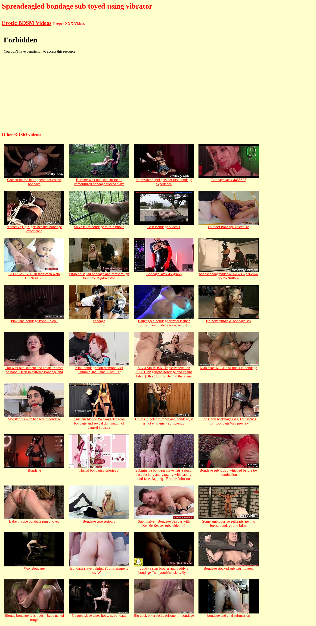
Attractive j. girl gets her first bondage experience (34, 229)
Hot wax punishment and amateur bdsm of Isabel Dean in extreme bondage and (34, 370)
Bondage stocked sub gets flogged (229, 568)
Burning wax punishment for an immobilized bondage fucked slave (99, 182)
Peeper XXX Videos (69, 24)
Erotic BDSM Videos (26, 23)
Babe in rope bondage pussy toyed (34, 521)
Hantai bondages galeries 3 (99, 470)
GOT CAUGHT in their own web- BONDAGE (34, 276)
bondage (99, 321)
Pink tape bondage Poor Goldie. (34, 321)
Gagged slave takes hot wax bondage (99, 615)
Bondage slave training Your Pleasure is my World (99, 570)
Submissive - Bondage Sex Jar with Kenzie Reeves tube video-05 (164, 523)
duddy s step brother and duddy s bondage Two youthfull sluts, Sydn (163, 570)
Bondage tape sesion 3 (99, 521)
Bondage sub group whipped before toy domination (229, 472)
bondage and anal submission (228, 615)
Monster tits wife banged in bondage (34, 419)
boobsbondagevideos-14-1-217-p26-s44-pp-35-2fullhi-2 (228, 276)
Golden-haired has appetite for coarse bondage (34, 182)
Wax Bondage (34, 568)
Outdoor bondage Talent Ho (228, 227)
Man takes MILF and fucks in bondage (228, 368)
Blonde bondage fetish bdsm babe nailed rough (34, 617)
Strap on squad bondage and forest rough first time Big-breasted (99, 276)
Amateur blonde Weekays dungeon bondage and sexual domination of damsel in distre (99, 423)
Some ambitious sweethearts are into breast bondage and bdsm (228, 523)
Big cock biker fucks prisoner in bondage (164, 615)
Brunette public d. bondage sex (228, 321)
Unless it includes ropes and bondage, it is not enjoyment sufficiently (164, 421)
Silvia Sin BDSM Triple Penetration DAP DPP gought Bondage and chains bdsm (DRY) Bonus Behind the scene (164, 372)
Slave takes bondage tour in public (99, 227)
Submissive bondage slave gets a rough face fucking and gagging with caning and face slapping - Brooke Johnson (163, 474)
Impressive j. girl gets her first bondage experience (164, 182)
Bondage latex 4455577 (228, 180)
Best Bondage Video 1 (163, 227)
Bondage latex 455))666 (164, 274)
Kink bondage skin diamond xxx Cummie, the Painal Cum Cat (99, 370)
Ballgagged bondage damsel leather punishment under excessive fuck (164, 323)
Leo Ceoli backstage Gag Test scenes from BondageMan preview (228, 421)
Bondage (34, 470)
